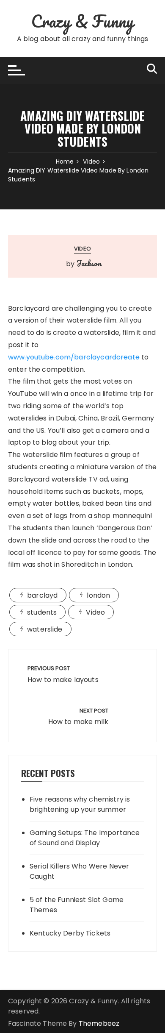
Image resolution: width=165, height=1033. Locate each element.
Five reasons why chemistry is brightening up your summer (80, 804)
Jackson (89, 263)
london (98, 595)
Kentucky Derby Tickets (70, 933)
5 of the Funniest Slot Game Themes (77, 905)
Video (82, 249)
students (42, 612)
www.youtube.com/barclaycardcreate (74, 357)
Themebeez (99, 1023)
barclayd (42, 595)
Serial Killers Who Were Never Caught (79, 871)
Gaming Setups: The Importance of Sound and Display (85, 838)
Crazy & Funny (82, 21)
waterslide (45, 629)
